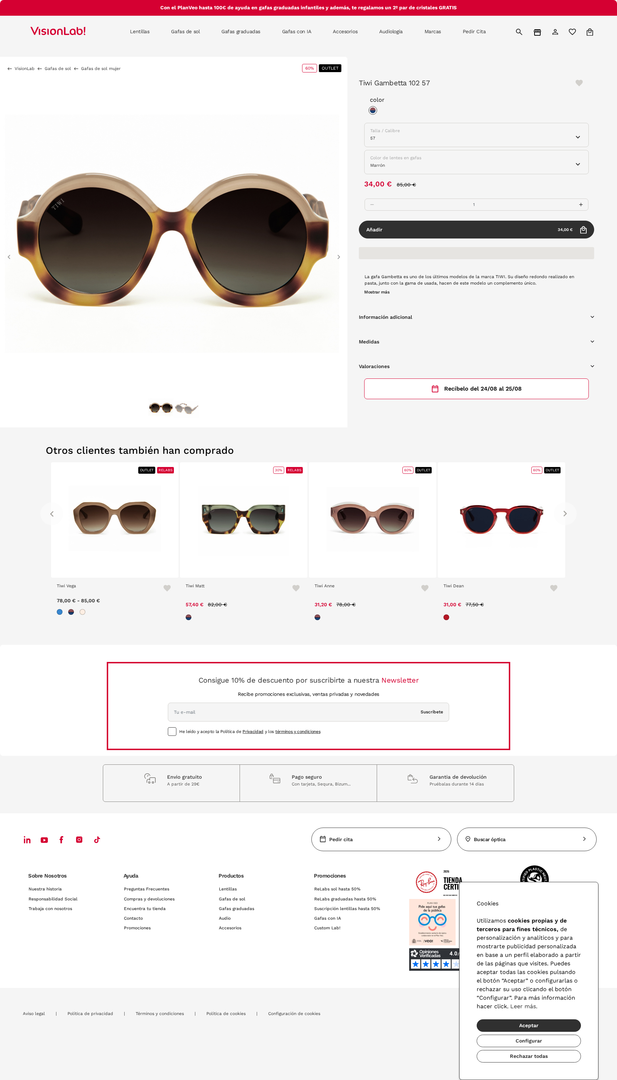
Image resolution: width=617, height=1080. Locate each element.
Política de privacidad (90, 1013)
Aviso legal (34, 1013)
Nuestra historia (45, 888)
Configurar (529, 1041)
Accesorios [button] (345, 31)
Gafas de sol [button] (185, 31)
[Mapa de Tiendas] (538, 32)
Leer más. (523, 1006)
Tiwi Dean (453, 585)
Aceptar (528, 1025)
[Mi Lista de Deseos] (573, 32)
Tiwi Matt (195, 585)
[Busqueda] (520, 32)
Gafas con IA (327, 918)
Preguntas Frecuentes (146, 888)
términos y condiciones (297, 731)
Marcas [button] (433, 31)
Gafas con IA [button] (296, 31)
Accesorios (230, 927)
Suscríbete (432, 711)
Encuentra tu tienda (145, 908)
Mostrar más (376, 292)
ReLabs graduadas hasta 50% (345, 898)
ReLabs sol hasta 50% (337, 888)
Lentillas (228, 888)
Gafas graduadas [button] (240, 31)
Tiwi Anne (325, 585)
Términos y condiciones (160, 1013)
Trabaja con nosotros (50, 908)
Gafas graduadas (236, 908)
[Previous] (51, 513)
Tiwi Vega (66, 585)
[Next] (565, 513)
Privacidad (252, 731)
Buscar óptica (490, 839)
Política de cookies (226, 1013)
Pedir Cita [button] (474, 31)
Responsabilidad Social (53, 898)
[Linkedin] (27, 839)
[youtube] (79, 839)
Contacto (133, 918)
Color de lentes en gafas (395, 157)
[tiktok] (97, 839)
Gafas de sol (232, 898)
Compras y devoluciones (149, 898)
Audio (225, 918)
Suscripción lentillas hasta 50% (347, 908)
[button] (8, 253)
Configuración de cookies (294, 1013)
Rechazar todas (529, 1056)
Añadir (469, 229)
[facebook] (61, 839)
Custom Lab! (327, 927)
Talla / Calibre (385, 130)
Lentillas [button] (139, 31)
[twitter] (44, 839)
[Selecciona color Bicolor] (374, 111)
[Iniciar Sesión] (556, 32)
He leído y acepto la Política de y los (249, 731)
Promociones (137, 927)
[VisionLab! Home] (70, 31)
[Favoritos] (164, 588)
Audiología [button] (391, 31)
